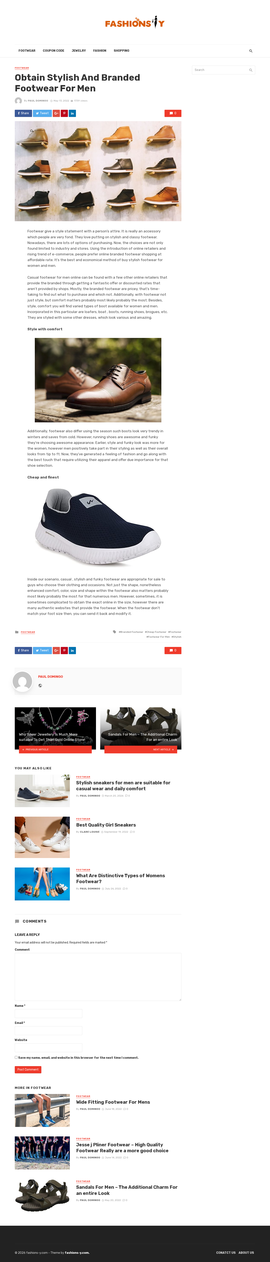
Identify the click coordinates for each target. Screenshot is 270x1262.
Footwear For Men (159, 636)
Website (21, 1040)
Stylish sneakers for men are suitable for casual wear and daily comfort (123, 785)
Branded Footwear (131, 631)
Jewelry (79, 51)
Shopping (121, 51)
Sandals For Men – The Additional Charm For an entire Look (127, 1190)
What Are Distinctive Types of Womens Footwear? (120, 878)
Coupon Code (53, 51)
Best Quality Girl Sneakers (106, 825)
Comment (22, 950)
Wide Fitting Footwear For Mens (113, 1102)
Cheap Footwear (156, 631)
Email (20, 1023)
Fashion (99, 51)
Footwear (27, 51)
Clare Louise (90, 831)
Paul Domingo (38, 100)
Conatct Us (226, 1253)
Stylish (177, 636)
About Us (246, 1253)
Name (20, 1006)
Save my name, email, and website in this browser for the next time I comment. (78, 1058)
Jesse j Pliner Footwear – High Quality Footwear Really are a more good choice (122, 1147)
